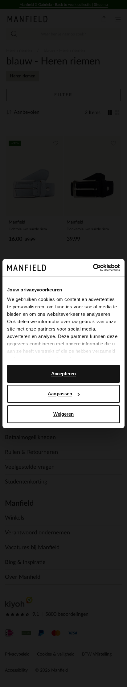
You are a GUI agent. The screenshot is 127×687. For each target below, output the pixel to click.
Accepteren (63, 373)
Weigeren (63, 414)
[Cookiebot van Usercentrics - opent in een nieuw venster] (93, 268)
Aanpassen (60, 393)
